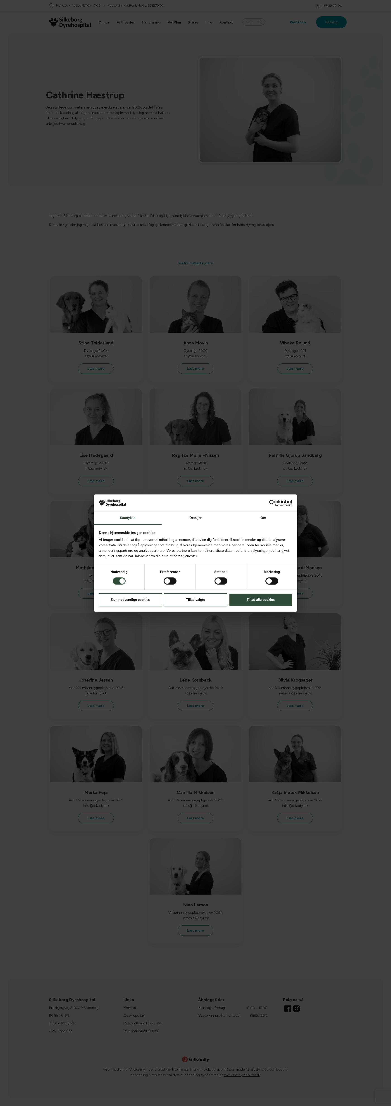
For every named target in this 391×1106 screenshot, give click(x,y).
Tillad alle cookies (261, 600)
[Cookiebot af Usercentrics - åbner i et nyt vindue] (272, 503)
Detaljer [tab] (195, 518)
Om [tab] (263, 518)
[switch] (170, 581)
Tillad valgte (195, 600)
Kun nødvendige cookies (130, 600)
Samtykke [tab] (128, 518)
